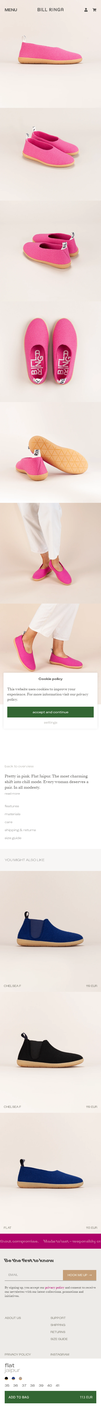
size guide (13, 838)
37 (24, 1385)
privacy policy (54, 1287)
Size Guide (59, 1339)
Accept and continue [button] (50, 712)
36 (15, 1385)
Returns (57, 1332)
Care (8, 822)
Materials (12, 814)
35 (7, 1385)
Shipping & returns (20, 830)
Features (12, 806)
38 (32, 1385)
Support (58, 1318)
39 (41, 1385)
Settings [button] (50, 722)
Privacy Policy (18, 1354)
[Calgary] (20, 1378)
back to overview (19, 766)
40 (49, 1385)
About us (13, 1318)
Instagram (59, 1354)
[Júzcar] (13, 1378)
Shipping (57, 1325)
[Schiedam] (6, 1378)
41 (57, 1385)
